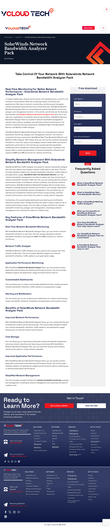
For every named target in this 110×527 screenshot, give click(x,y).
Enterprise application (55, 447)
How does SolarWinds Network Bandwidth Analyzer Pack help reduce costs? (90, 224)
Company (77, 111)
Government (93, 486)
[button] (88, 184)
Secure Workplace (40, 450)
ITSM (53, 444)
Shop (90, 499)
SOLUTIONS (37, 427)
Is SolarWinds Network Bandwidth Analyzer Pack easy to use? (89, 247)
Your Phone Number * (82, 137)
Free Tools (92, 483)
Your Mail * (78, 124)
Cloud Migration (74, 436)
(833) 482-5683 (91, 406)
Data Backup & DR (57, 433)
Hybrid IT (37, 439)
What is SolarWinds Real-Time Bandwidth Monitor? (89, 193)
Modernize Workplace (38, 444)
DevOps (36, 436)
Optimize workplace (33, 491)
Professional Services (75, 495)
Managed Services (75, 447)
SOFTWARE (55, 427)
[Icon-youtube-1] (15, 461)
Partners (92, 491)
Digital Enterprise (40, 433)
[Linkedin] (19, 461)
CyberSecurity (39, 430)
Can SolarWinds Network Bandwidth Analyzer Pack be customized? (90, 235)
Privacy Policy (94, 494)
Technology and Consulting (75, 455)
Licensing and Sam (75, 444)
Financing (72, 452)
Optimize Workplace (37, 447)
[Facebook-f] (5, 461)
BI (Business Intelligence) (73, 434)
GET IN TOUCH (95, 427)
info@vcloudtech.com (18, 456)
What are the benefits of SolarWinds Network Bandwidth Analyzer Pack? (89, 213)
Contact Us (95, 436)
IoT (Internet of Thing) (77, 439)
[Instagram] (12, 461)
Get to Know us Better (59, 406)
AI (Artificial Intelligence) (73, 431)
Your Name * (78, 99)
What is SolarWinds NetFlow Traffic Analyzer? (90, 202)
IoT (53, 441)
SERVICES (72, 427)
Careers (94, 433)
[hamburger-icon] (106, 9)
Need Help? (88, 28)
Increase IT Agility (40, 441)
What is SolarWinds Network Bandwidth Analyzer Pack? (90, 184)
